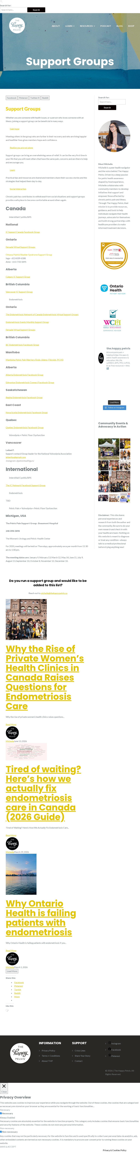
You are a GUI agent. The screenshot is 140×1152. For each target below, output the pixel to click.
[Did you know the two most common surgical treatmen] (118, 380)
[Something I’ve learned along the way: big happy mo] (126, 391)
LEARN (68, 26)
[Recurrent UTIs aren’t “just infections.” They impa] (110, 391)
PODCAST (105, 26)
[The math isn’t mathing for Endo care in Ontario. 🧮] (110, 385)
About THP (47, 1061)
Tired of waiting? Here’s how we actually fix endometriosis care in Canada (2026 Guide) (43, 793)
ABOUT (56, 26)
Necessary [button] (5, 1109)
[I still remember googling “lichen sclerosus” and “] (110, 396)
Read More (11, 724)
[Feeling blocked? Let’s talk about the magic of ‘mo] (126, 396)
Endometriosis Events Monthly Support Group (27, 322)
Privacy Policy (48, 1050)
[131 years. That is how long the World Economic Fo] (126, 385)
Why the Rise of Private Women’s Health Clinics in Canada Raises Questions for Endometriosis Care (45, 677)
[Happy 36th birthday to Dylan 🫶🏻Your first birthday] (110, 380)
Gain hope (14, 128)
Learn (12, 170)
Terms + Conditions (51, 1055)
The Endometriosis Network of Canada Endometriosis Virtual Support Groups (42, 314)
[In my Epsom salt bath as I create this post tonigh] (126, 380)
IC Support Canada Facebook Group (23, 232)
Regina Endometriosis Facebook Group (24, 397)
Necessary (7, 1113)
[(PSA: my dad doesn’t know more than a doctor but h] (126, 375)
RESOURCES (86, 26)
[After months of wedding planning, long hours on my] (118, 396)
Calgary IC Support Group (18, 276)
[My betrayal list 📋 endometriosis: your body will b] (101, 396)
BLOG (119, 26)
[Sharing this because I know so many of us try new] (101, 375)
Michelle (10, 741)
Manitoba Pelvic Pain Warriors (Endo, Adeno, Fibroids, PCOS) (34, 359)
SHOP (131, 26)
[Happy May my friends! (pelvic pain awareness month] (110, 375)
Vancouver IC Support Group (19, 291)
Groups (31, 247)
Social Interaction (18, 189)
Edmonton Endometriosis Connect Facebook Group (30, 382)
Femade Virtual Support (17, 247)
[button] (1, 2)
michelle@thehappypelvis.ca (54, 593)
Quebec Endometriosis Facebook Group (25, 427)
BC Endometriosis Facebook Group (22, 344)
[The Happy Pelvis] (17, 25)
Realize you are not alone (21, 147)
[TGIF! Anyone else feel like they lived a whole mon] (101, 391)
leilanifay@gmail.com (16, 457)
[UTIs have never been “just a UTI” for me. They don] (101, 380)
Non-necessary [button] (7, 1128)
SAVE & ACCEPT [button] (8, 1146)
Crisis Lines (80, 1050)
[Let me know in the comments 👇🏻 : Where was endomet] (118, 385)
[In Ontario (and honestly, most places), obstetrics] (101, 385)
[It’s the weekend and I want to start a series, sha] (118, 391)
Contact (78, 1061)
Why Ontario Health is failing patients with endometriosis (41, 917)
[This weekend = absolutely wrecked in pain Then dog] (118, 375)
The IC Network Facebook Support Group (25, 485)
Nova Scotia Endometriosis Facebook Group (27, 412)
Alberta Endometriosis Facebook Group (24, 374)
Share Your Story (82, 1055)
